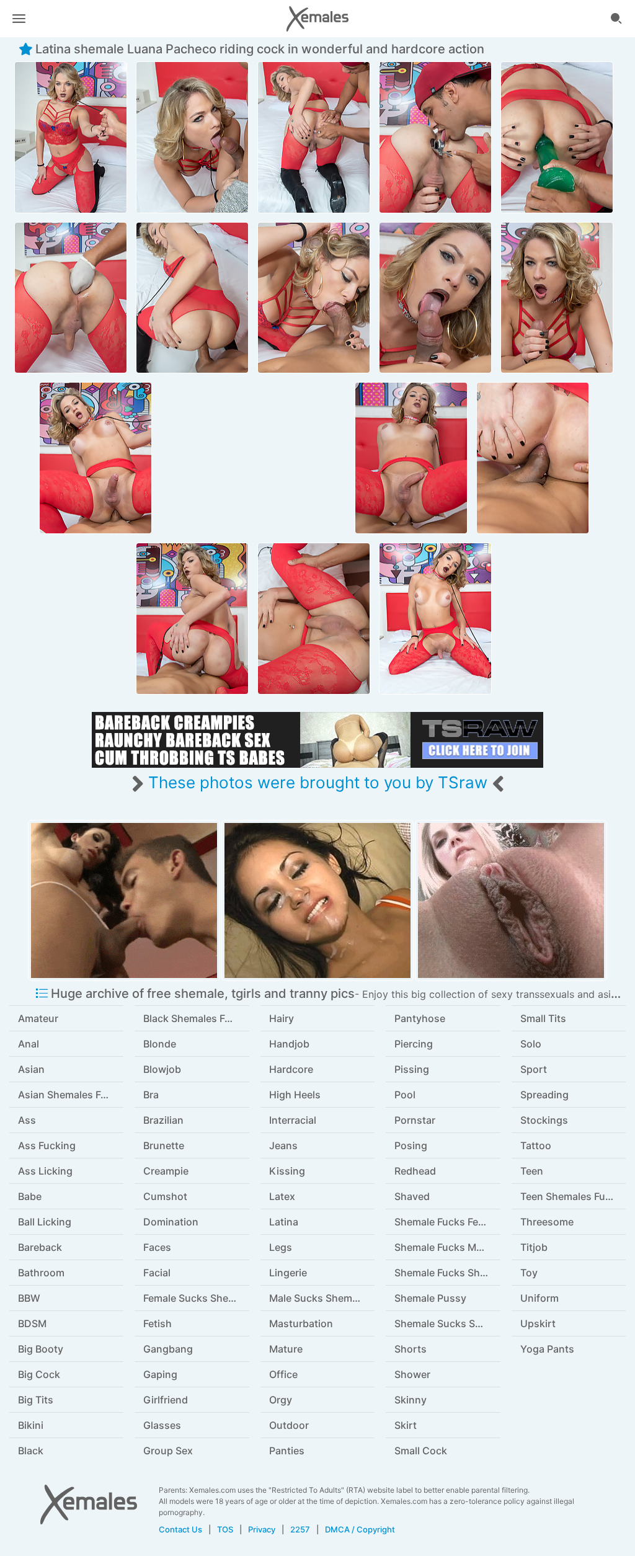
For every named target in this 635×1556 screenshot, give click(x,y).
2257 (300, 1529)
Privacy (261, 1529)
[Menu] (18, 18)
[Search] (616, 18)
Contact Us (180, 1529)
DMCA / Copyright (360, 1529)
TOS (225, 1529)
